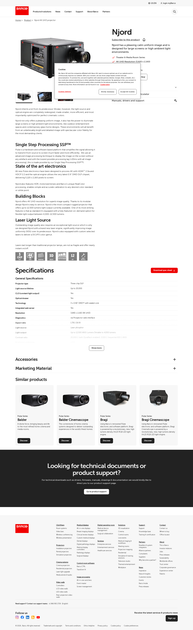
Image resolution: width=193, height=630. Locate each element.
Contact (67, 12)
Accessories (26, 359)
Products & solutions (42, 12)
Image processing (83, 577)
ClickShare (60, 525)
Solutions (121, 525)
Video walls (60, 582)
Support (79, 12)
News (57, 12)
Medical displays (83, 525)
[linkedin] (27, 617)
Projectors (60, 545)
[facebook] (22, 617)
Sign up (171, 618)
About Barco (92, 12)
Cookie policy (105, 85)
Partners (106, 12)
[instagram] (17, 617)
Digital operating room (106, 525)
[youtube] (38, 617)
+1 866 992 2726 (58, 604)
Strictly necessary (107, 92)
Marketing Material (33, 368)
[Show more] (96, 348)
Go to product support (96, 491)
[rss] (32, 617)
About (162, 542)
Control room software (85, 563)
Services (100, 541)
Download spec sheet (162, 270)
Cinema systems (62, 562)
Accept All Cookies (127, 92)
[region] (97, 81)
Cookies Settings (64, 92)
